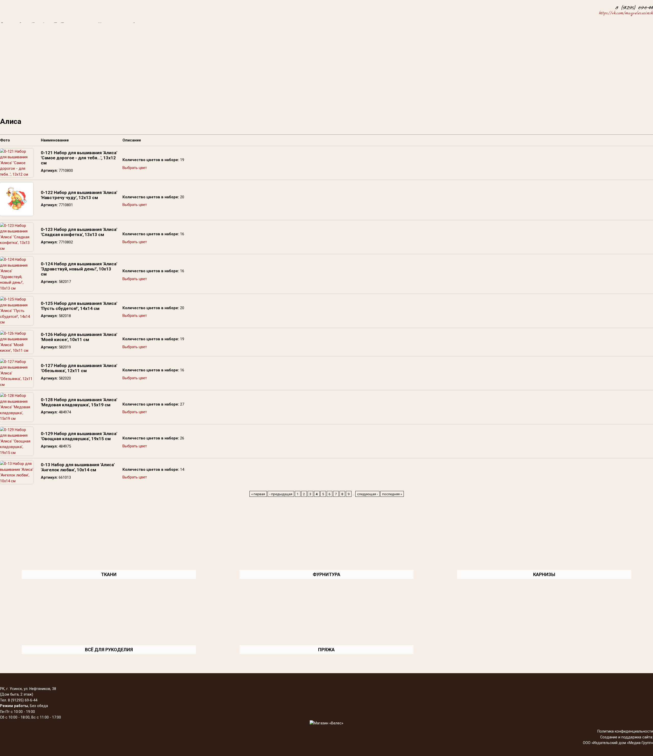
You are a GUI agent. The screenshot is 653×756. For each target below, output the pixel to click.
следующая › (367, 494)
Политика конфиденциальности (625, 731)
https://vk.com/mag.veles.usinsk (626, 13)
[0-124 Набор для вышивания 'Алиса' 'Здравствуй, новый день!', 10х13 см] (16, 288)
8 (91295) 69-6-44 (634, 7)
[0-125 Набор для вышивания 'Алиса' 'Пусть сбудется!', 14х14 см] (16, 322)
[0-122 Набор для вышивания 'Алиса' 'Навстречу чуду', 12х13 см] (16, 214)
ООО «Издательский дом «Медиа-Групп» (618, 743)
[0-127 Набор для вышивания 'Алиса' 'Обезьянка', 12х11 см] (16, 384)
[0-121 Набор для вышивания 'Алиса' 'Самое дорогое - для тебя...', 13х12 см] (16, 174)
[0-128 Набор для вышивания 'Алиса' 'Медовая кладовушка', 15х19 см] (16, 418)
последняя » (392, 494)
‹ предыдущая (280, 494)
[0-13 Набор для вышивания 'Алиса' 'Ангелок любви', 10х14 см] (16, 481)
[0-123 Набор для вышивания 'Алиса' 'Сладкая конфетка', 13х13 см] (16, 248)
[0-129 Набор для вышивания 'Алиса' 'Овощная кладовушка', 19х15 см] (16, 452)
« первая (258, 494)
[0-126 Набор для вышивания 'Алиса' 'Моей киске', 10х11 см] (16, 350)
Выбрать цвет (134, 167)
